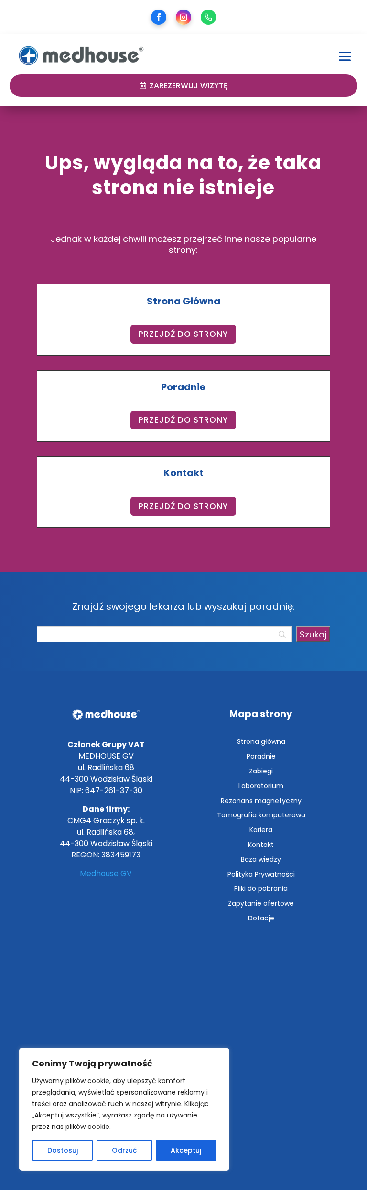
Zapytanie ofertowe (261, 903)
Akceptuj (186, 1150)
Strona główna (261, 741)
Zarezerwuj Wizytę (188, 85)
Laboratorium (260, 786)
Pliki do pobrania (261, 888)
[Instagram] (183, 17)
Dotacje (261, 918)
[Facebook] (158, 17)
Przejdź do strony (183, 334)
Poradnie (261, 756)
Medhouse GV (106, 873)
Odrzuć (124, 1150)
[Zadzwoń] (208, 17)
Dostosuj (62, 1150)
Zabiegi (261, 771)
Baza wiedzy (261, 859)
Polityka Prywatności (261, 874)
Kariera (260, 830)
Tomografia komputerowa (261, 815)
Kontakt (261, 844)
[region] (124, 1109)
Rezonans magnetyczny (261, 800)
